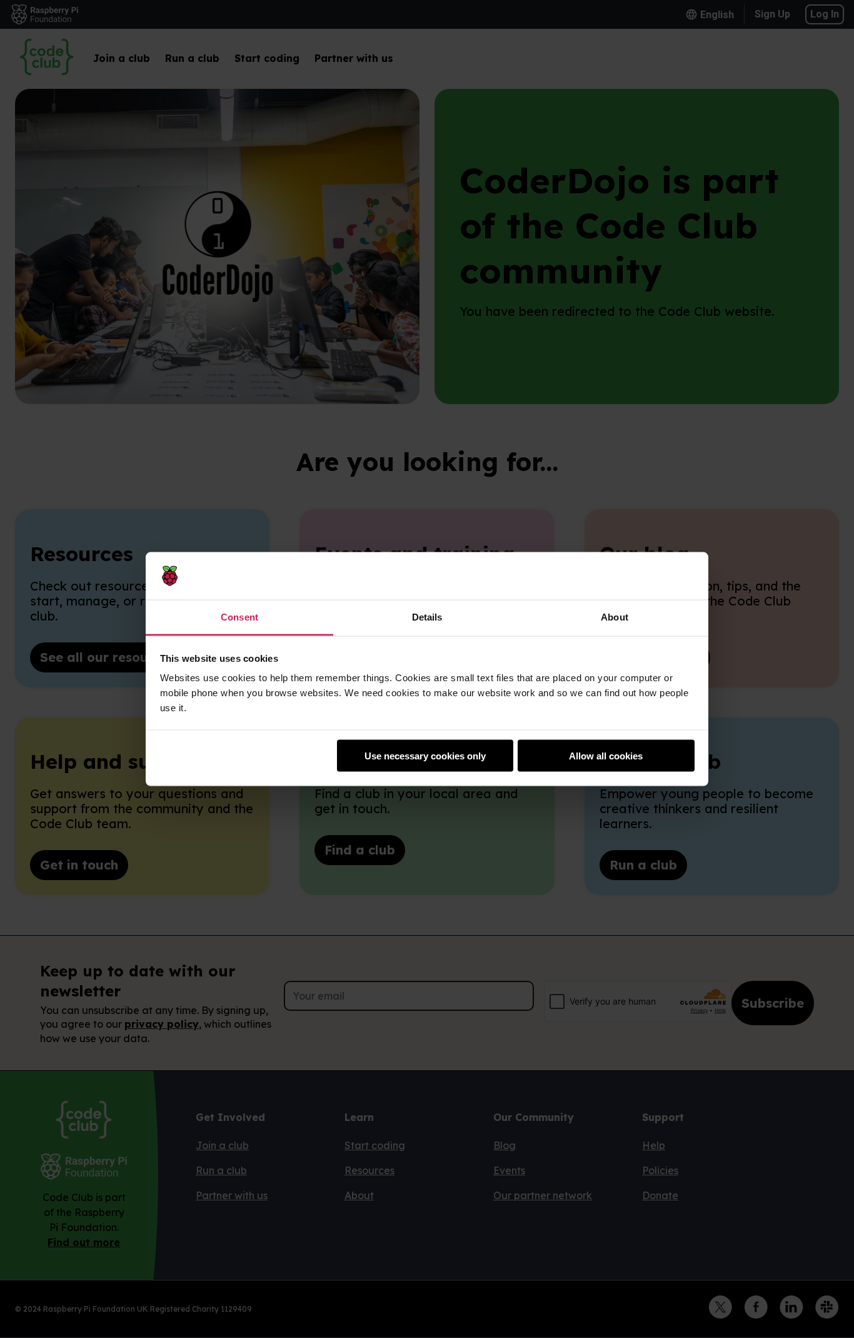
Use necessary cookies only (425, 755)
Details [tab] (427, 617)
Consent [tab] (239, 617)
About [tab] (614, 617)
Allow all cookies (606, 755)
